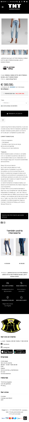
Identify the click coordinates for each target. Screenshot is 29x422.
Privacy (3, 385)
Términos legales (6, 382)
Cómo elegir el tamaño (10, 105)
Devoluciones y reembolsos (9, 370)
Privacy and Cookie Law (16, 412)
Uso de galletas (6, 383)
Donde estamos (6, 373)
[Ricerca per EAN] (26, 1)
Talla (2, 100)
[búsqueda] (16, 1)
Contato (3, 396)
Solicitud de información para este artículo (13, 216)
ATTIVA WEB (16, 413)
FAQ (2, 366)
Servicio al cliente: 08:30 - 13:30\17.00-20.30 (9, 363)
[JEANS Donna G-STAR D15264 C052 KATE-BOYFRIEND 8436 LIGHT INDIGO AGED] (14, 44)
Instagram (6, 347)
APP (2, 400)
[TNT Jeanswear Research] (14, 9)
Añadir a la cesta (15, 113)
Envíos (3, 371)
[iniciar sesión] (19, 1)
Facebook (6, 344)
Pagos (3, 368)
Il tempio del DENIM (6, 398)
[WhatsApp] (25, 419)
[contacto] (21, 1)
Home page (4, 361)
